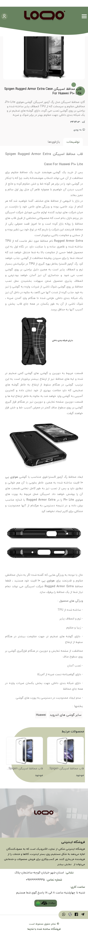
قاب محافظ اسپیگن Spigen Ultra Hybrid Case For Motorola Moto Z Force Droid (26, 768)
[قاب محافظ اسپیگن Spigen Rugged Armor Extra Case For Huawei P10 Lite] (44, 813)
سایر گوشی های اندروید (65, 714)
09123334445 (35, 879)
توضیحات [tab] (73, 141)
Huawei (41, 714)
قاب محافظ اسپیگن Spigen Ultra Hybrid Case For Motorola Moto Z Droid (67, 768)
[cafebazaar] (45, 903)
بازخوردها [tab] (54, 141)
